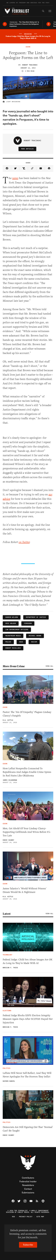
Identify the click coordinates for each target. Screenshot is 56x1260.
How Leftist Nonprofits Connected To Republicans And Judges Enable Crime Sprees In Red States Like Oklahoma (27, 772)
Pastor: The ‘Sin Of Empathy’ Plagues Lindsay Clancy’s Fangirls (27, 714)
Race (21, 642)
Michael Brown (35, 636)
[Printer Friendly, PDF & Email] (49, 168)
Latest (6, 913)
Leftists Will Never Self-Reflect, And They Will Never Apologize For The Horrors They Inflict (27, 1075)
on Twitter (24, 542)
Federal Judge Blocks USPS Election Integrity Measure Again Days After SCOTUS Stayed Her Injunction (28, 1019)
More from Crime (14, 666)
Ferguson (28, 623)
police (8, 642)
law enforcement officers (16, 629)
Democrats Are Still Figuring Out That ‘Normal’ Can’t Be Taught (28, 1129)
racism (34, 642)
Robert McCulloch (13, 648)
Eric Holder (10, 623)
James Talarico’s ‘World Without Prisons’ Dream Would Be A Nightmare (24, 890)
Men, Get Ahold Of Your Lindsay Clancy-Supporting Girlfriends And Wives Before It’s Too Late (26, 832)
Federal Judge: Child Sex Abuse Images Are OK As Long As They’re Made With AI (27, 961)
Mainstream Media (13, 636)
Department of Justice (36, 617)
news (15, 178)
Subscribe (28, 1244)
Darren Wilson (11, 617)
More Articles (27, 149)
